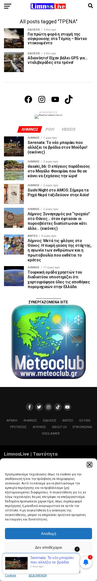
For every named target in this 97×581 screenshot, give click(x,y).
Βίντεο (67, 420)
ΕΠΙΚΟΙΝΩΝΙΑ (82, 427)
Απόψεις (39, 427)
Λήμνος (30, 420)
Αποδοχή (48, 533)
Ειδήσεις (49, 420)
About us (59, 427)
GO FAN (84, 420)
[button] (89, 464)
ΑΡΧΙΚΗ (11, 420)
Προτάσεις (18, 427)
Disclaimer (51, 433)
